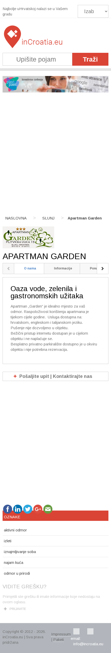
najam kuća (13, 562)
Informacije (63, 268)
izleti (7, 541)
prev (8, 268)
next (102, 268)
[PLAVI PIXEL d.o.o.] (55, 91)
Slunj (48, 218)
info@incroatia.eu (88, 644)
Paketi (58, 639)
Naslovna (16, 218)
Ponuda (96, 268)
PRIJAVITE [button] (18, 609)
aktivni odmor (15, 530)
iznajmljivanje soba (20, 551)
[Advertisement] (55, 154)
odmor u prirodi (17, 573)
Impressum (61, 634)
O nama (30, 268)
